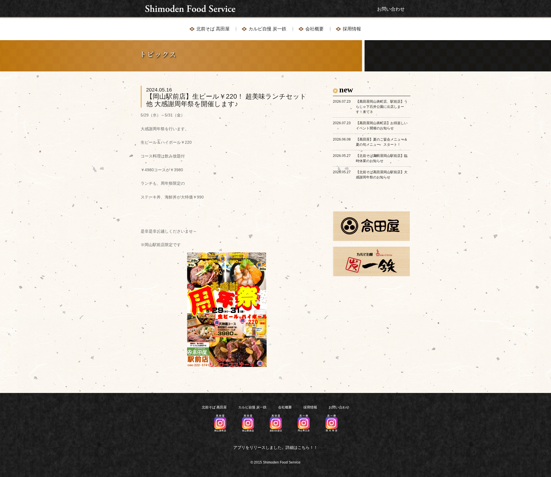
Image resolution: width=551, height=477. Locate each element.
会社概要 (314, 28)
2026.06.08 (342, 139)
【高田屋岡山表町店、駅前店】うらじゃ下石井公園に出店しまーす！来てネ (382, 107)
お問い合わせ (391, 9)
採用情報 (352, 28)
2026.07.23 (342, 102)
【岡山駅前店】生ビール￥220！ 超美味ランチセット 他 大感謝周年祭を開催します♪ (226, 97)
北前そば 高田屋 (213, 28)
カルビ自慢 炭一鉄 (267, 28)
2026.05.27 (342, 156)
